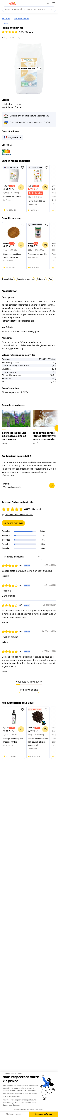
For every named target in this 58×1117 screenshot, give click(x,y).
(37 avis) (29, 32)
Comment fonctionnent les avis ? (19, 515)
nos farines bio (26, 321)
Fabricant (41, 279)
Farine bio (6, 18)
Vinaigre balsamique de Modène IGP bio (13, 740)
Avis (50, 279)
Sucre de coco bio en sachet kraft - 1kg (12, 255)
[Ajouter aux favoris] (22, 167)
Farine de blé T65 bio (12, 197)
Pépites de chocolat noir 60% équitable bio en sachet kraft (38, 742)
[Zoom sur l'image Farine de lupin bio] (29, 68)
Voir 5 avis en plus (29, 690)
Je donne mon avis (13, 523)
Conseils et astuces (25, 279)
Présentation (7, 279)
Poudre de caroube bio (37, 254)
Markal (5, 24)
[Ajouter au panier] (21, 187)
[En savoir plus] (11, 145)
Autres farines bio (21, 18)
